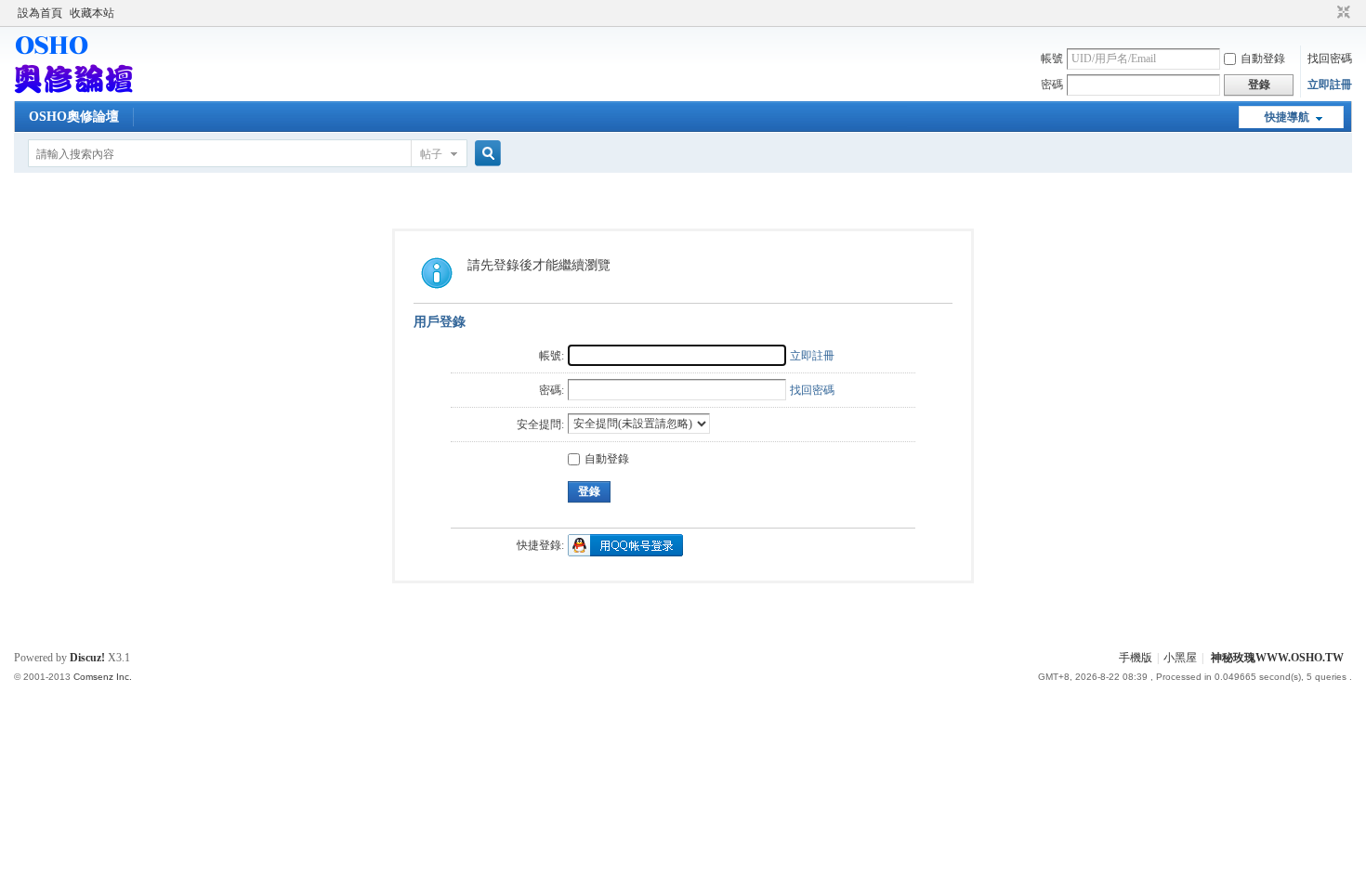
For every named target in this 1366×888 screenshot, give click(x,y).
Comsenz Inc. (102, 677)
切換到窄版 (1341, 13)
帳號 (1052, 58)
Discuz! (87, 657)
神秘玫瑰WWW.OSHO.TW (1277, 657)
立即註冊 (1329, 84)
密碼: (551, 390)
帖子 (431, 154)
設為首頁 (40, 13)
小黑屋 (1180, 657)
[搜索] (485, 153)
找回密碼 (1329, 58)
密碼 (1052, 84)
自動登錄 (1263, 58)
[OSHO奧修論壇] (73, 90)
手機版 (1135, 657)
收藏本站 (92, 13)
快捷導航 (1287, 117)
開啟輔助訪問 (1326, 13)
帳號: (551, 355)
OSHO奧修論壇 (74, 117)
